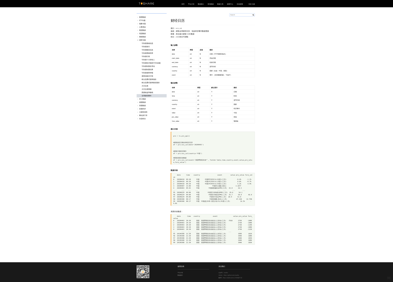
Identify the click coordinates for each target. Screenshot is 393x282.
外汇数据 (142, 99)
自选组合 (142, 119)
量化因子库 (143, 115)
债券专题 (142, 40)
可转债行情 (146, 56)
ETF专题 (142, 20)
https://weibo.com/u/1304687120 (232, 278)
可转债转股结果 (147, 69)
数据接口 (201, 4)
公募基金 (142, 27)
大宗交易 (145, 86)
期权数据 (142, 37)
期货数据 (142, 30)
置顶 (388, 278)
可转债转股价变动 (148, 66)
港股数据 (142, 102)
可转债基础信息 (147, 43)
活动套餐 (240, 4)
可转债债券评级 (147, 73)
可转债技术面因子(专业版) (151, 63)
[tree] (152, 68)
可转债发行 (146, 47)
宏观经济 (142, 109)
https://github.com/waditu (231, 275)
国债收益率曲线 (147, 92)
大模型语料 (143, 112)
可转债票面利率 (147, 53)
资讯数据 (211, 4)
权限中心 (230, 4)
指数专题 (142, 24)
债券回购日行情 (147, 76)
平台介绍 (191, 4)
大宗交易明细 (146, 89)
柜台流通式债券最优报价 (151, 83)
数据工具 (220, 4)
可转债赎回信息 (147, 50)
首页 (183, 4)
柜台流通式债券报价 (149, 79)
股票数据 (142, 17)
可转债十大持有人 (148, 60)
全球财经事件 (146, 96)
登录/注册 (251, 4)
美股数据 (142, 106)
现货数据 (142, 33)
